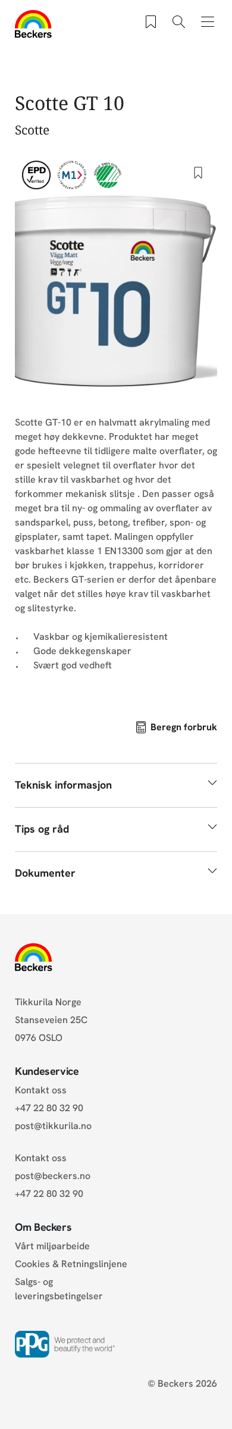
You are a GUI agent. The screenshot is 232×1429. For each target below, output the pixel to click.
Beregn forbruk (184, 727)
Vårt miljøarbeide (52, 1246)
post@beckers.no (52, 1176)
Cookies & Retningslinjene (71, 1264)
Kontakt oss (41, 1090)
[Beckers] (33, 24)
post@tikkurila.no (53, 1126)
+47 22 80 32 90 (49, 1108)
